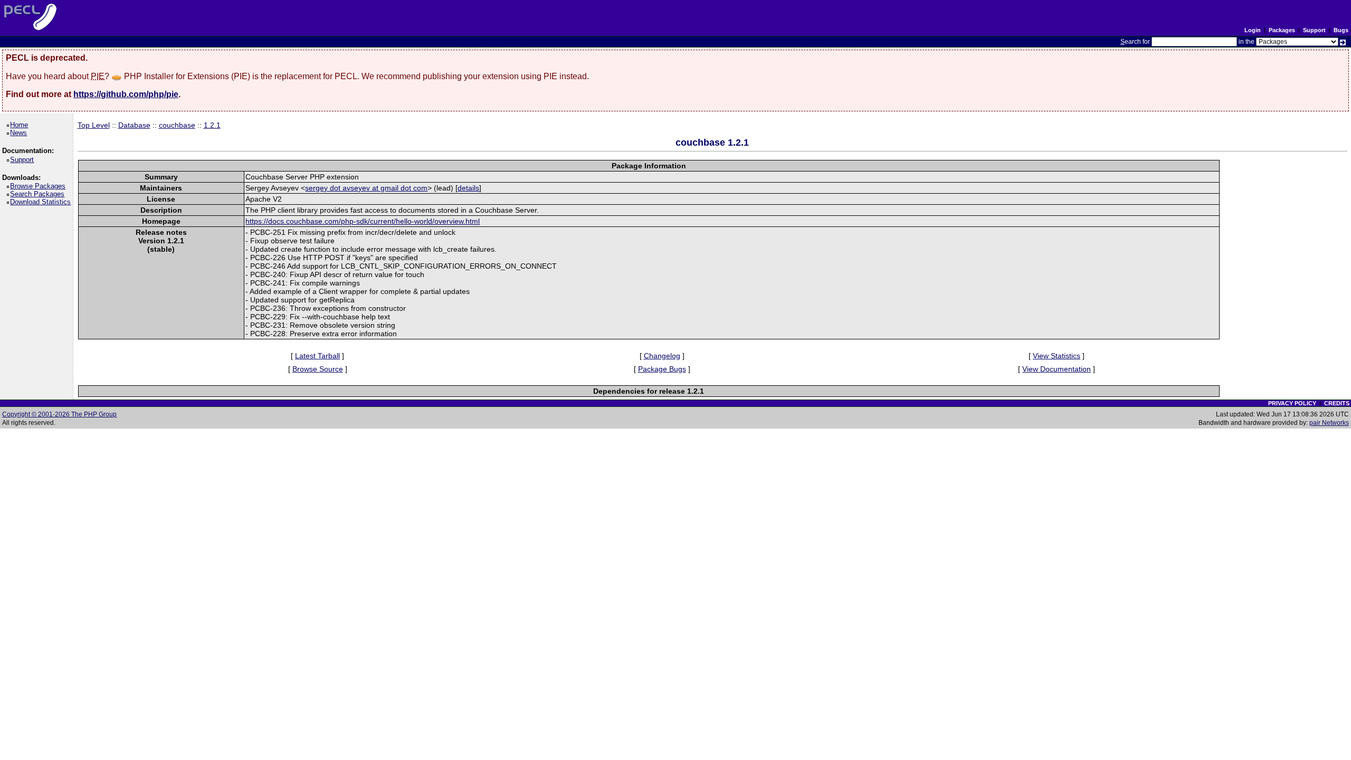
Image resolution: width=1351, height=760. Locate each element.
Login (1252, 30)
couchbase (177, 125)
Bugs (1341, 30)
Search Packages (39, 194)
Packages (1282, 30)
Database (134, 125)
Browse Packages (39, 186)
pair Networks (1329, 422)
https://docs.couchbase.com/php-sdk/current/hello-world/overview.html (362, 221)
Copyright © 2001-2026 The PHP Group (59, 414)
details (468, 188)
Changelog (662, 356)
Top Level (94, 125)
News (20, 133)
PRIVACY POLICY (1292, 403)
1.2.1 (212, 125)
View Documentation (1056, 369)
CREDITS (1336, 403)
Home (20, 125)
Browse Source (317, 369)
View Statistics (1056, 356)
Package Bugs (662, 369)
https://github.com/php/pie (125, 94)
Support (1314, 30)
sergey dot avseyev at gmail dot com (366, 188)
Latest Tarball (317, 356)
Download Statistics (42, 202)
